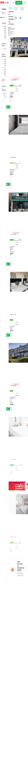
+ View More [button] (3, 79)
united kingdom (11, 8)
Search (19, 3)
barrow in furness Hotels (16, 8)
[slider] (2, 16)
